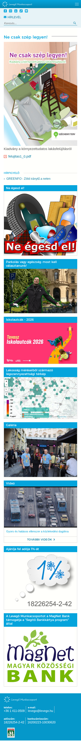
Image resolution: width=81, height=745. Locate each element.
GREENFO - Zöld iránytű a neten (28, 178)
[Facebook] (6, 11)
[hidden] (40, 4)
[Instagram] (11, 11)
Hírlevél (14, 17)
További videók (39, 539)
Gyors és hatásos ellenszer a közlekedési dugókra (37, 531)
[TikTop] (22, 11)
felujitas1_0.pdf (19, 156)
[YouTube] (27, 11)
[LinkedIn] (16, 11)
